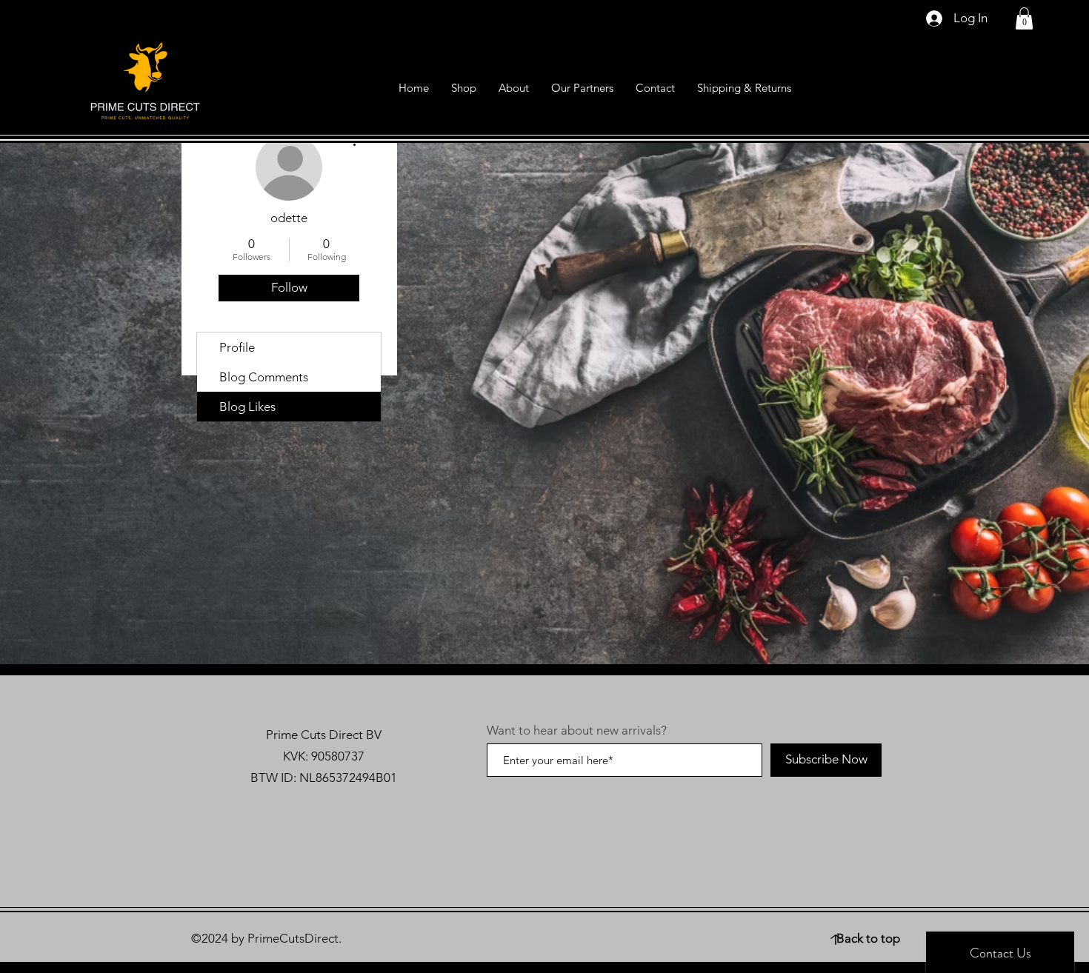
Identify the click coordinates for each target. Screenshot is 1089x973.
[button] (1024, 18)
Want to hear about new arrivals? (577, 730)
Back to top (868, 938)
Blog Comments (263, 377)
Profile (237, 347)
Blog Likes (247, 406)
